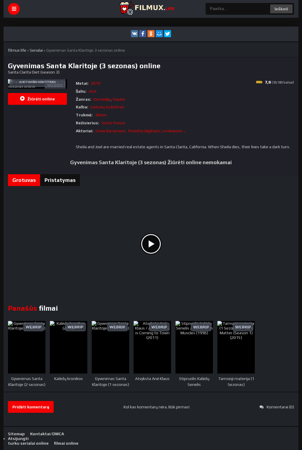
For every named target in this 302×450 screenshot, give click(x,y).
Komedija (102, 99)
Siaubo (119, 99)
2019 (95, 83)
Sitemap (16, 433)
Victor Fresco (113, 122)
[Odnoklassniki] (151, 33)
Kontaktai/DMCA (47, 433)
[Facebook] (142, 33)
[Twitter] (167, 33)
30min (101, 114)
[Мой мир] (159, 33)
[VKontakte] (134, 33)
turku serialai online (28, 443)
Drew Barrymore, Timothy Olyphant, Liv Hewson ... (141, 130)
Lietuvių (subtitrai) (107, 107)
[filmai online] (146, 9)
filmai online (66, 443)
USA (92, 91)
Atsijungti (18, 438)
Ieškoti (281, 8)
